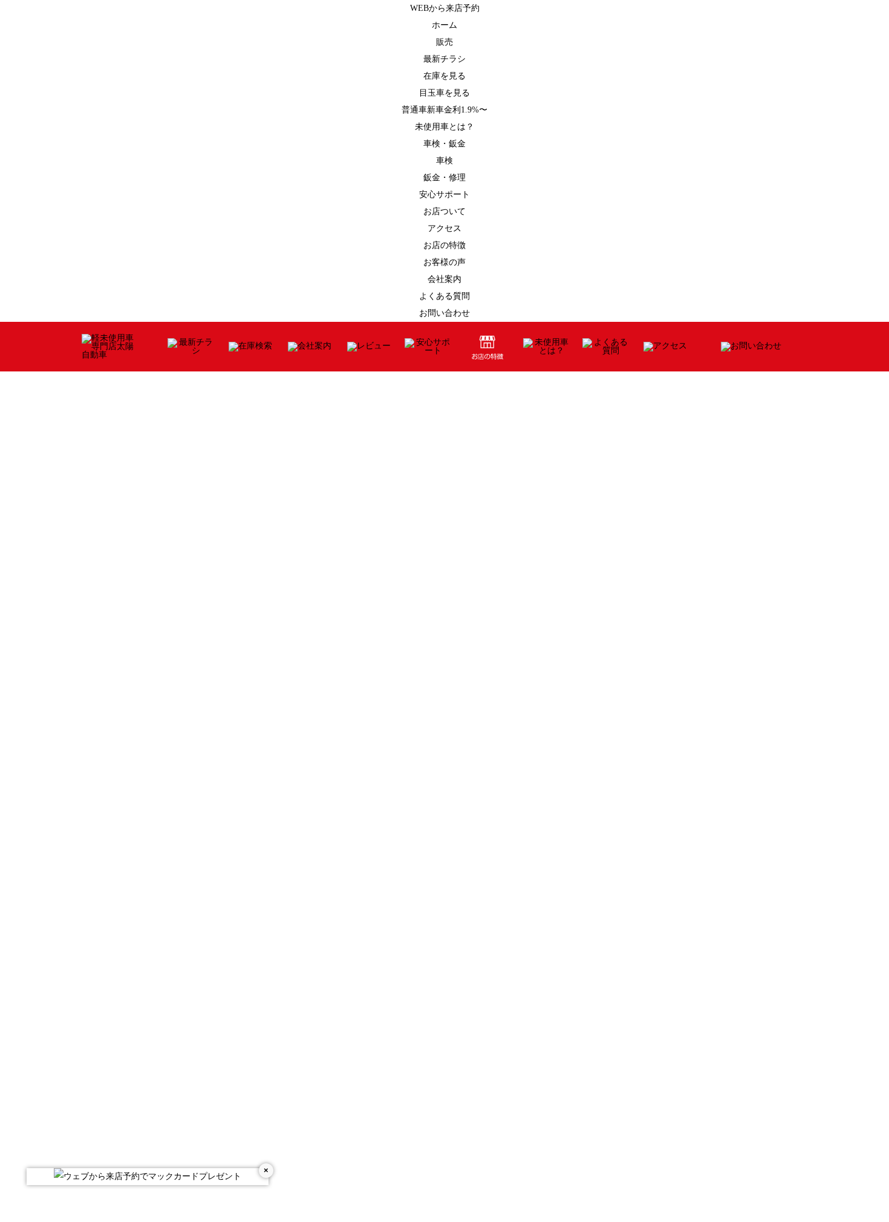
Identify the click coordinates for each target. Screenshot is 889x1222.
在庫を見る (444, 75)
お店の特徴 (444, 245)
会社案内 (444, 279)
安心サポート (444, 194)
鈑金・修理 (444, 177)
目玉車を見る (444, 92)
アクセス (444, 228)
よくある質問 (444, 296)
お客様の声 (444, 262)
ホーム (444, 25)
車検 (444, 160)
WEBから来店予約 (445, 8)
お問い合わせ (444, 313)
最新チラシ (444, 59)
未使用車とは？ (444, 126)
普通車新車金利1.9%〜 (444, 109)
